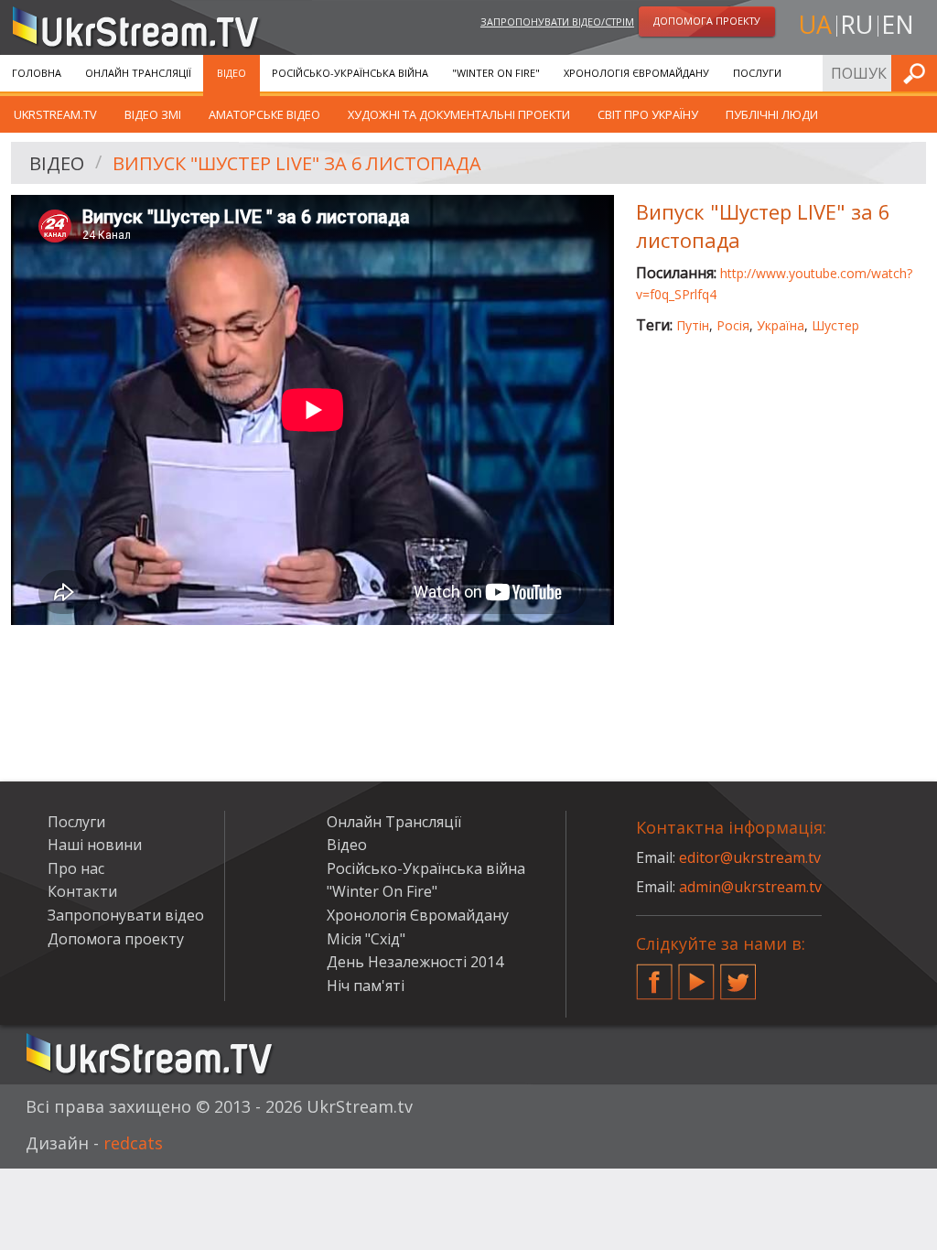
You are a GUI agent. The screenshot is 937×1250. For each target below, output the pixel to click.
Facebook (654, 974)
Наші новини (95, 845)
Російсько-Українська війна (350, 73)
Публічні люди (772, 114)
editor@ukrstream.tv (750, 857)
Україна (780, 325)
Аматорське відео (264, 114)
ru (856, 24)
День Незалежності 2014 (415, 962)
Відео (231, 73)
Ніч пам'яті (365, 985)
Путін (692, 325)
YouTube (696, 974)
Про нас (76, 868)
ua (815, 24)
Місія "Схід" (366, 939)
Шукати (918, 72)
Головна (36, 73)
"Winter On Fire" (496, 73)
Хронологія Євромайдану (636, 73)
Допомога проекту (116, 939)
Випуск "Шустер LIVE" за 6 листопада (297, 163)
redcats (133, 1143)
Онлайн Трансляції (138, 73)
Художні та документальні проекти (459, 114)
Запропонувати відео (126, 915)
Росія (732, 325)
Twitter (738, 974)
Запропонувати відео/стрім (557, 21)
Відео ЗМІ (152, 114)
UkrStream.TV (55, 114)
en (897, 24)
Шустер (835, 325)
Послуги (757, 73)
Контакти (82, 891)
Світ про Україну (648, 114)
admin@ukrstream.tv (750, 887)
